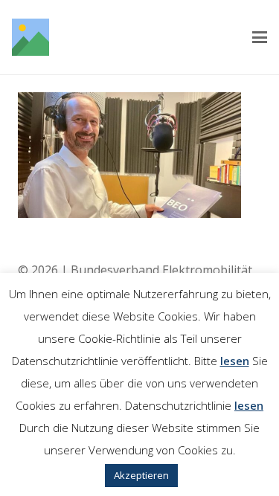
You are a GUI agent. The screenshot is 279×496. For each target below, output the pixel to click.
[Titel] (30, 37)
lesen (234, 360)
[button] (260, 37)
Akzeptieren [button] (141, 475)
